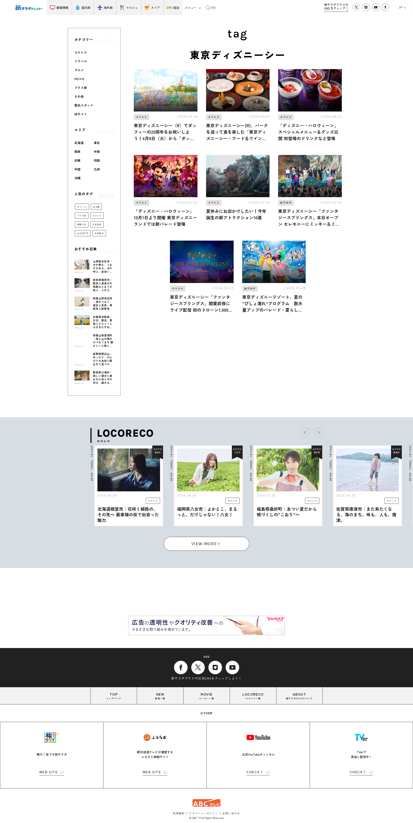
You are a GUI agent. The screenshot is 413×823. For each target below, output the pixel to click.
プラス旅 (80, 87)
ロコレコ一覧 (253, 696)
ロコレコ (80, 52)
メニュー (191, 7)
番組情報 (62, 7)
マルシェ (132, 7)
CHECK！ (255, 772)
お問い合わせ (231, 813)
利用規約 (179, 813)
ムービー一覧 (206, 696)
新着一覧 (160, 696)
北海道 (79, 143)
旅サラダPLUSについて (299, 696)
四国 (97, 160)
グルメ (79, 70)
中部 (97, 151)
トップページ (113, 696)
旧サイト (80, 114)
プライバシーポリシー (203, 813)
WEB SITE (48, 772)
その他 (79, 96)
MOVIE (79, 79)
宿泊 (176, 7)
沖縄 (77, 178)
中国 (77, 169)
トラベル (80, 61)
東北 (97, 143)
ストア (155, 7)
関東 (77, 151)
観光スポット (84, 105)
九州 (97, 169)
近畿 (77, 160)
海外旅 (108, 7)
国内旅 (86, 7)
